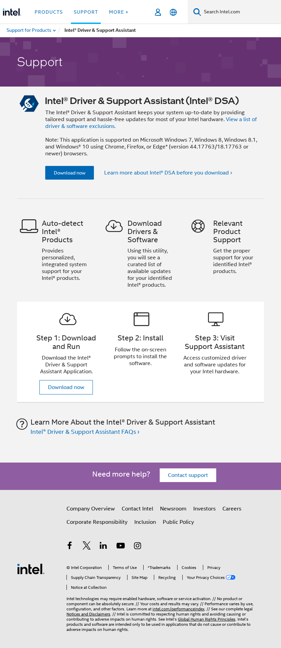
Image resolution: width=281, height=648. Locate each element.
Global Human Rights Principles (206, 619)
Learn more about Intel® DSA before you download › (168, 172)
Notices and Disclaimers (88, 614)
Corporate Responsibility (96, 522)
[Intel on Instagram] (137, 547)
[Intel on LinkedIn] (103, 547)
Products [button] (49, 12)
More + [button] (119, 12)
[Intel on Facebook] (69, 547)
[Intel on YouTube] (120, 547)
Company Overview (90, 508)
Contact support (188, 475)
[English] (173, 12)
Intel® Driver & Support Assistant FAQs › (84, 432)
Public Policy (178, 522)
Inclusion (145, 522)
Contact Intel (137, 508)
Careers (231, 508)
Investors (204, 508)
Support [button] (86, 12)
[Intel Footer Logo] (31, 568)
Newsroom (173, 508)
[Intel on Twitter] (87, 547)
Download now (69, 173)
